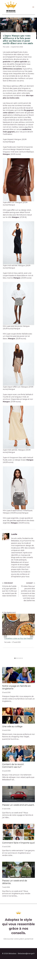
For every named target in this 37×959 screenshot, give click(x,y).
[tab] (14, 658)
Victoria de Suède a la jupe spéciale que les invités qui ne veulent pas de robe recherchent (9, 589)
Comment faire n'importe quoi (18, 842)
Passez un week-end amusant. (18, 805)
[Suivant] (31, 635)
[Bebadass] (11, 7)
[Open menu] (33, 7)
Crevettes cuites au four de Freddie (18, 638)
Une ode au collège (12, 726)
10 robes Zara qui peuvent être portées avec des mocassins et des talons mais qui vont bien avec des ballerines (28, 592)
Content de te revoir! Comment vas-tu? (13, 765)
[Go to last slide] (5, 635)
